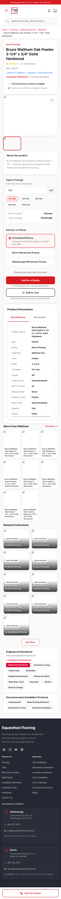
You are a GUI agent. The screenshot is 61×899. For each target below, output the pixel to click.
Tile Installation (39, 762)
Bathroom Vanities (10, 772)
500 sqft (12, 204)
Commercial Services (42, 787)
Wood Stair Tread (16, 682)
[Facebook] (4, 749)
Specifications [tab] (18, 317)
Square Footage (14, 179)
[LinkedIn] (22, 749)
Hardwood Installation (41, 708)
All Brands (6, 792)
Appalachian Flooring (17, 632)
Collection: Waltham (15, 72)
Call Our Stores (32, 893)
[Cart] (55, 10)
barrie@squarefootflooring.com (21, 869)
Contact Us (7, 797)
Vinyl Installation (40, 777)
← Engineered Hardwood (18, 660)
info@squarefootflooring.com (20, 830)
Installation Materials (11, 782)
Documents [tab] (40, 317)
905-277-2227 (13, 824)
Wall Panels (7, 777)
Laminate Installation (42, 772)
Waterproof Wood (41, 676)
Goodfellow (31, 670)
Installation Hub (9, 787)
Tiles (4, 767)
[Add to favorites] (52, 100)
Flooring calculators (39, 77)
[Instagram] (10, 749)
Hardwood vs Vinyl (42, 665)
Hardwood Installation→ (17, 77)
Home (4, 29)
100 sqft (12, 198)
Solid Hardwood (28, 29)
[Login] (49, 10)
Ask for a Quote (30, 280)
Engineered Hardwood (18, 665)
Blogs (35, 792)
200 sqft (25, 198)
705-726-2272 (13, 862)
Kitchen (48, 682)
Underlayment (15, 702)
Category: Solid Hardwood (39, 72)
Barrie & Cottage (16, 687)
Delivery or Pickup (16, 229)
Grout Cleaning (39, 782)
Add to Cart (32, 292)
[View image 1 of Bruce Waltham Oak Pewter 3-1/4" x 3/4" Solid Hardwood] (12, 143)
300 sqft (39, 198)
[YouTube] (16, 749)
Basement (34, 682)
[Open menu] (6, 10)
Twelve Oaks (14, 670)
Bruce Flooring (13, 44)
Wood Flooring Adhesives (38, 702)
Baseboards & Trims (17, 708)
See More (30, 642)
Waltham (42, 29)
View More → (51, 426)
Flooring (14, 29)
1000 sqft (26, 204)
